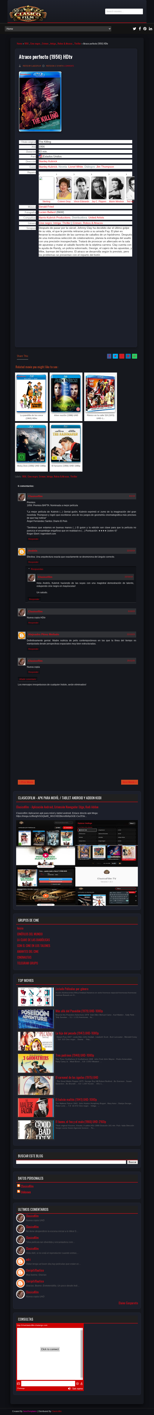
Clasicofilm (35, 496)
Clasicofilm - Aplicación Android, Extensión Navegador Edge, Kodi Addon (57, 807)
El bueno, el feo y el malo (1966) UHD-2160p (81, 1121)
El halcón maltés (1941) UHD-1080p (76, 1099)
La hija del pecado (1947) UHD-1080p (77, 1033)
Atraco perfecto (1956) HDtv (45, 56)
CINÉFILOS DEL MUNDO (30, 934)
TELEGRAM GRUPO (27, 963)
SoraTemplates (30, 1411)
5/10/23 (131, 611)
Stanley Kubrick (48, 166)
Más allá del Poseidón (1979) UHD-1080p (79, 1011)
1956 (26, 43)
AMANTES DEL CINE (27, 951)
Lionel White (75, 166)
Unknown (26, 1192)
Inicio (20, 928)
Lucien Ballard (47, 212)
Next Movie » (130, 782)
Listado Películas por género (72, 989)
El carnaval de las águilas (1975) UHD (77, 1077)
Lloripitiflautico (35, 1270)
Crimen (45, 43)
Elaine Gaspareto (128, 1303)
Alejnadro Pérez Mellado (43, 634)
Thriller (77, 43)
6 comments (69, 66)
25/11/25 (131, 660)
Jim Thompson (105, 166)
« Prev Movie (26, 782)
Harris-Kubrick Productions (54, 217)
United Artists (96, 217)
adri (28, 1259)
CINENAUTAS (24, 957)
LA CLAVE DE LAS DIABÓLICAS (33, 940)
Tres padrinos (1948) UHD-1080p (75, 1055)
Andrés (32, 550)
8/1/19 (132, 496)
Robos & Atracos (65, 43)
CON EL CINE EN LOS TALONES (33, 945)
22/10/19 (131, 550)
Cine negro (35, 43)
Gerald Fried (46, 206)
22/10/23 (131, 634)
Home (19, 43)
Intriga (53, 43)
